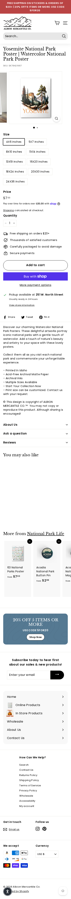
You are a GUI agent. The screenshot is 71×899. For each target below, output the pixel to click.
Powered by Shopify (16, 891)
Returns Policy (28, 775)
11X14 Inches (37, 152)
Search (24, 765)
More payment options (35, 285)
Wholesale (26, 796)
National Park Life (45, 533)
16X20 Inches (39, 162)
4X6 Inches (14, 142)
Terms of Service (30, 785)
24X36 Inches (15, 181)
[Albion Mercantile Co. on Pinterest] (44, 829)
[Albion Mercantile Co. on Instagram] (38, 829)
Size (6, 134)
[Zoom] (56, 118)
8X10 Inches (14, 152)
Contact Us (26, 770)
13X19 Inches (14, 162)
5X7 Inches (36, 142)
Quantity (10, 216)
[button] (7, 891)
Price (7, 192)
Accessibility (27, 801)
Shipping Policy (29, 780)
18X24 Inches (15, 171)
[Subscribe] (57, 675)
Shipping (8, 210)
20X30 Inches (40, 171)
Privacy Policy (28, 790)
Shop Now (35, 637)
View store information (22, 305)
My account (26, 806)
